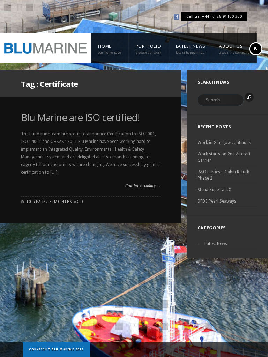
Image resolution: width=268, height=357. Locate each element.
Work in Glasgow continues (224, 142)
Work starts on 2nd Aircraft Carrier (224, 157)
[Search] (249, 97)
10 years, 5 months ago (55, 202)
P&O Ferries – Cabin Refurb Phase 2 (224, 175)
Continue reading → (143, 186)
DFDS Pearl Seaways (217, 201)
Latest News (215, 243)
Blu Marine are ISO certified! (80, 117)
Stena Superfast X (214, 189)
